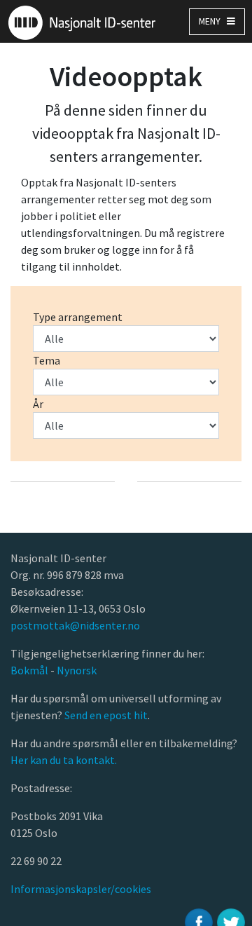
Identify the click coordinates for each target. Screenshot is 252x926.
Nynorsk (78, 670)
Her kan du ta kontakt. (63, 760)
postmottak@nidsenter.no (75, 625)
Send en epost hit (106, 715)
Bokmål (30, 670)
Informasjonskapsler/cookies (80, 889)
